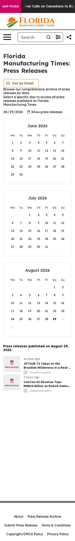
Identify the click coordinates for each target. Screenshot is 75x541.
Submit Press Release (20, 525)
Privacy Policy (58, 534)
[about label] (26, 372)
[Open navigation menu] (7, 37)
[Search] (48, 37)
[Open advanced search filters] (58, 37)
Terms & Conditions (56, 525)
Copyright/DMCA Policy (24, 534)
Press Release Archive (44, 516)
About (18, 516)
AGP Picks (10, 6)
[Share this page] (69, 37)
